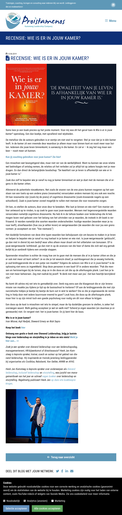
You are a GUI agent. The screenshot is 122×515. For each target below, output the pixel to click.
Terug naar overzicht (63, 457)
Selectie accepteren (16, 508)
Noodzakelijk (13, 500)
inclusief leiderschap (28, 372)
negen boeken (49, 376)
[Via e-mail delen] (71, 471)
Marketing (60, 500)
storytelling (48, 372)
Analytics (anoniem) (37, 500)
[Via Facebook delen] (62, 471)
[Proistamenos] (35, 20)
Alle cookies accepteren (47, 508)
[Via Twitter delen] (57, 471)
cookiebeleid (80, 493)
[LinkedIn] (113, 4)
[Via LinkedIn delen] (67, 471)
